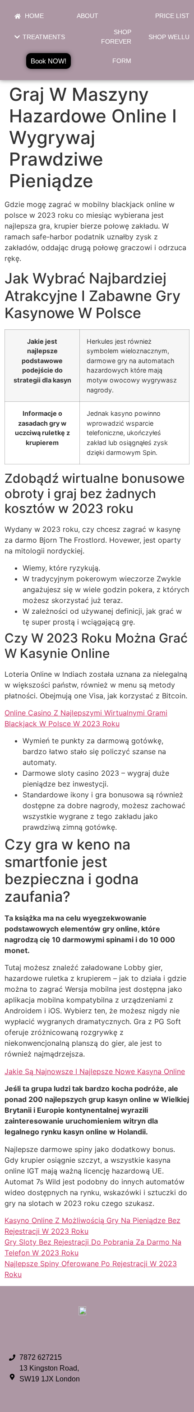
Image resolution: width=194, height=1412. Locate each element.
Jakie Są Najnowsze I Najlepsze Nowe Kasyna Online (95, 1071)
